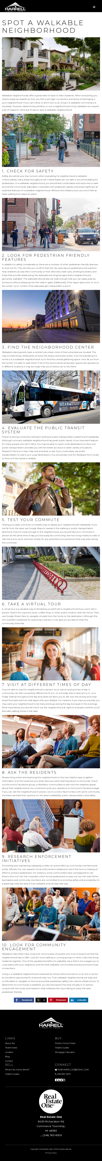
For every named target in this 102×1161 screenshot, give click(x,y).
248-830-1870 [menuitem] (63, 1074)
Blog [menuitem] (7, 1056)
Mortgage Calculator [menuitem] (65, 1052)
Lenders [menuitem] (9, 1052)
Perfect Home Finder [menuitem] (65, 1043)
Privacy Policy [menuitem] (51, 1153)
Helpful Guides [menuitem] (62, 1048)
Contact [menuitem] (9, 1061)
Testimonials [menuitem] (11, 1048)
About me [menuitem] (10, 1043)
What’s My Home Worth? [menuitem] (17, 1069)
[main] (51, 511)
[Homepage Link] (15, 7)
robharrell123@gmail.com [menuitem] (73, 1069)
